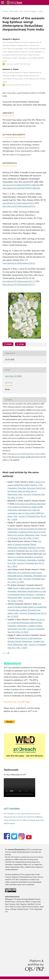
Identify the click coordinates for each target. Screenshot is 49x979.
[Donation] (9, 723)
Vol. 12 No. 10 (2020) (28, 11)
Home (5, 11)
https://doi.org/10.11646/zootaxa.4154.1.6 (19, 206)
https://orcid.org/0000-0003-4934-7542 (18, 85)
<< (4, 653)
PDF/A (9, 344)
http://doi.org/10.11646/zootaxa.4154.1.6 (19, 203)
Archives (14, 11)
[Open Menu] (2, 2)
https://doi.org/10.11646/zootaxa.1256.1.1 (19, 263)
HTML (21, 344)
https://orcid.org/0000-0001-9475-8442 (18, 64)
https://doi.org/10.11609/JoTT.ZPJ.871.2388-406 (21, 188)
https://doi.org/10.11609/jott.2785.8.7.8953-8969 (26, 454)
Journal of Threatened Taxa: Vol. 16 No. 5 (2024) (26, 551)
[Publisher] (25, 740)
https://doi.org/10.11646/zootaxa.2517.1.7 (19, 281)
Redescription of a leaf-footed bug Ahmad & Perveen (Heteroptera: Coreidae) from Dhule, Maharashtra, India (26, 642)
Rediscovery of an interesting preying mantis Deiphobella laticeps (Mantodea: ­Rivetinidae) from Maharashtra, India (27, 576)
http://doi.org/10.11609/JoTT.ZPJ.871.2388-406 (21, 185)
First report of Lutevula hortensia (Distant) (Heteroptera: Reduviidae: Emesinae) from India (26, 545)
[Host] (24, 749)
